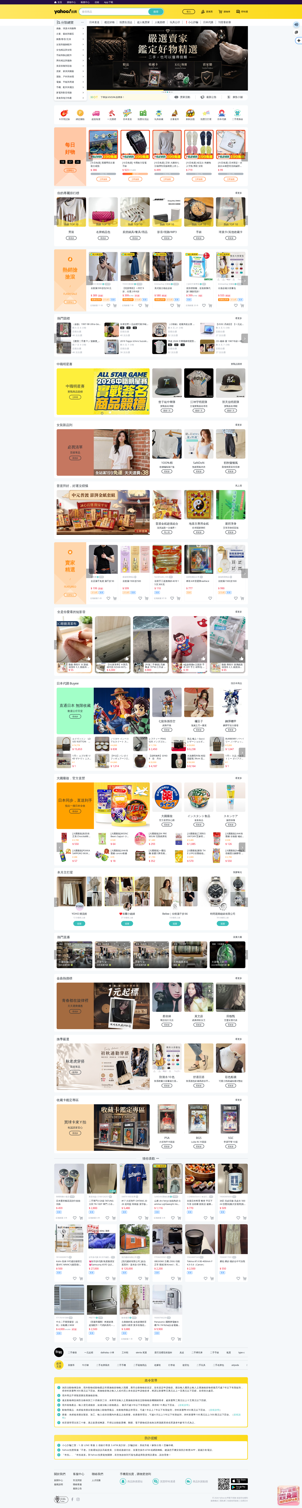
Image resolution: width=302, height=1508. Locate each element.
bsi (61, 1499)
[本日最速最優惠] (288, 1495)
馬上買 (238, 485)
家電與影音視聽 (64, 92)
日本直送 (94, 22)
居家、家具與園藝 (65, 71)
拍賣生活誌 (126, 22)
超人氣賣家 (143, 22)
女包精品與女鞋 (64, 49)
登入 (189, 11)
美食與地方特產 (64, 97)
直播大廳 (237, 936)
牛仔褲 (85, 1365)
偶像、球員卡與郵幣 (66, 28)
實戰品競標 (236, 363)
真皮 (182, 1352)
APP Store (239, 1480)
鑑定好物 (109, 22)
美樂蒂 (71, 1365)
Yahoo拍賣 (65, 11)
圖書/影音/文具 (63, 39)
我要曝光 (70, 170)
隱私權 (223, 1501)
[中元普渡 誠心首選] (167, 58)
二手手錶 (214, 1352)
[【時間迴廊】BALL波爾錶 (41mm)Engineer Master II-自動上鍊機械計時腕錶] (237, 899)
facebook (72, 1499)
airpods (235, 1365)
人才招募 (96, 1480)
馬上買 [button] (167, 532)
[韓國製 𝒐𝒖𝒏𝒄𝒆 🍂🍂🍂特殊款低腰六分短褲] (119, 891)
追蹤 (79, 923)
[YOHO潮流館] (79, 906)
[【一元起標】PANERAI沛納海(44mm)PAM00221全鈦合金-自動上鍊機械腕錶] (215, 891)
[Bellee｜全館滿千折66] (175, 906)
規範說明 (184, 1404)
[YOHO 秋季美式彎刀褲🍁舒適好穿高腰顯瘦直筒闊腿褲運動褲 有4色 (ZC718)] (94, 899)
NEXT (245, 220)
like (108, 305)
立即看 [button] (75, 397)
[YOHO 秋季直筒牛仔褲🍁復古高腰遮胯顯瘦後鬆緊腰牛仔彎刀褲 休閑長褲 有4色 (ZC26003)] (72, 891)
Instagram (78, 1499)
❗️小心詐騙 (191, 22)
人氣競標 (160, 22)
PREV (56, 220)
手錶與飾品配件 (64, 55)
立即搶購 (103, 178)
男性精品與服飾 (64, 60)
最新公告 (77, 1488)
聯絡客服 (77, 1484)
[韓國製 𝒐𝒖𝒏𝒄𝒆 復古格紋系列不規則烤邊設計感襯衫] (142, 899)
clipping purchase (115, 305)
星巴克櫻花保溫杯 (163, 1352)
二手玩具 (201, 1365)
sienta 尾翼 (141, 1352)
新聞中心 (58, 1480)
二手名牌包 (218, 1365)
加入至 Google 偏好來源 (296, 32)
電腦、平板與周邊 (65, 81)
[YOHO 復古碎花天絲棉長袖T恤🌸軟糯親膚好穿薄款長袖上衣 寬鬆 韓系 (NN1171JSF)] (94, 884)
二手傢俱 (72, 1352)
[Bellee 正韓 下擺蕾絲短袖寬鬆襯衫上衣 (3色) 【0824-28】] (190, 884)
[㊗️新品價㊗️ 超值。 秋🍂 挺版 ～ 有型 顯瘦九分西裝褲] (142, 884)
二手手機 (121, 1365)
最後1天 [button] (167, 410)
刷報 (58, 1352)
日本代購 (208, 22)
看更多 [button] (75, 458)
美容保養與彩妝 (64, 65)
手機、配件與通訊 (65, 87)
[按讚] (88, 658)
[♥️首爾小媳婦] (127, 906)
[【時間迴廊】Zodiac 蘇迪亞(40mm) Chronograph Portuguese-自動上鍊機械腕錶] (237, 884)
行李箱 (171, 1365)
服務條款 (214, 1501)
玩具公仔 (175, 22)
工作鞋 (125, 1352)
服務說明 (58, 1484)
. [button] (75, 518)
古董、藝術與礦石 (65, 33)
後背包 (185, 1365)
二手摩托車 (197, 1352)
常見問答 (77, 1480)
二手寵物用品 (140, 1365)
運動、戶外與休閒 (65, 76)
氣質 (228, 1352)
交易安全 (244, 1501)
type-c (241, 1352)
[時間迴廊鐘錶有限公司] (223, 906)
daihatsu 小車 (107, 1352)
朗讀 (296, 24)
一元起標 (88, 1352)
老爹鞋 (157, 1365)
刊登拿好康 (224, 22)
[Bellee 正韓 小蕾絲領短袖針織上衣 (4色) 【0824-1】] (190, 899)
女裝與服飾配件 (64, 44)
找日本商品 (236, 683)
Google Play (239, 1487)
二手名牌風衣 (102, 1365)
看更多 (238, 192)
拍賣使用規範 (233, 1501)
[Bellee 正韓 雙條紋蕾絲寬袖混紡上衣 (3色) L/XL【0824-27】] (167, 891)
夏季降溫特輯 (107, 97)
